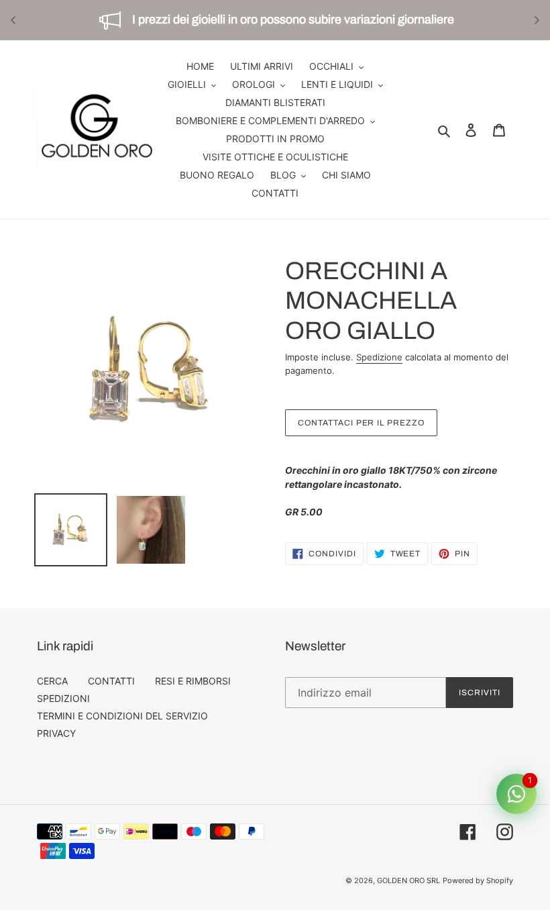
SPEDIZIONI (63, 698)
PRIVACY (56, 733)
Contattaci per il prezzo (361, 422)
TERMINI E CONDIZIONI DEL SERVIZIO (122, 715)
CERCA (52, 681)
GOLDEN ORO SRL (408, 880)
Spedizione (379, 357)
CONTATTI (111, 681)
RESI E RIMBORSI (193, 681)
